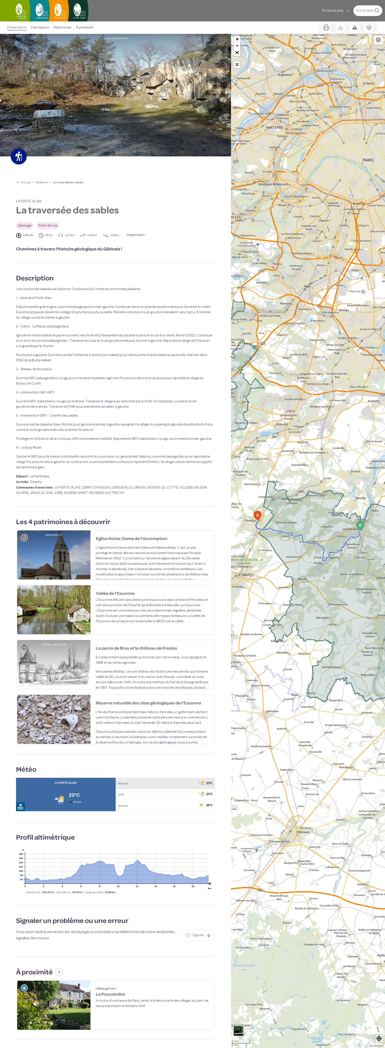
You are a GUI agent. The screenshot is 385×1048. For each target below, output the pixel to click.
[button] (237, 52)
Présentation (17, 27)
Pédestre (42, 182)
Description (40, 27)
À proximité (84, 27)
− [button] (237, 46)
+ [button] (237, 39)
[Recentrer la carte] (237, 64)
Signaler (198, 981)
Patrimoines (62, 27)
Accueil (26, 182)
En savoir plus (333, 10)
